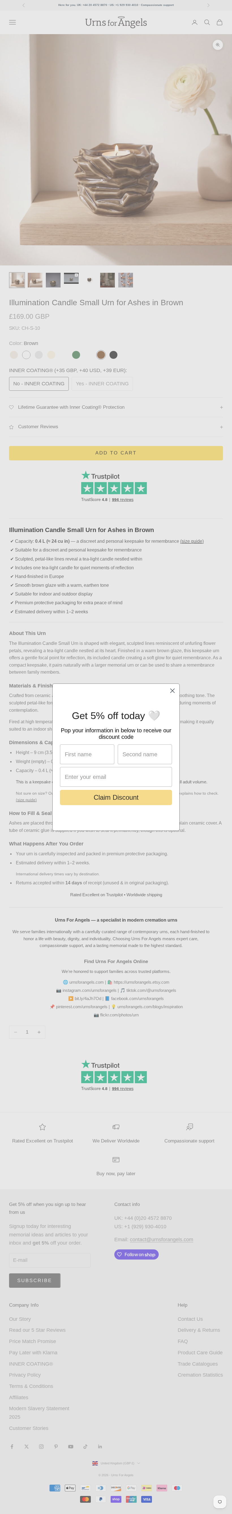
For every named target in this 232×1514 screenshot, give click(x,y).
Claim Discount (116, 797)
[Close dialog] (172, 691)
